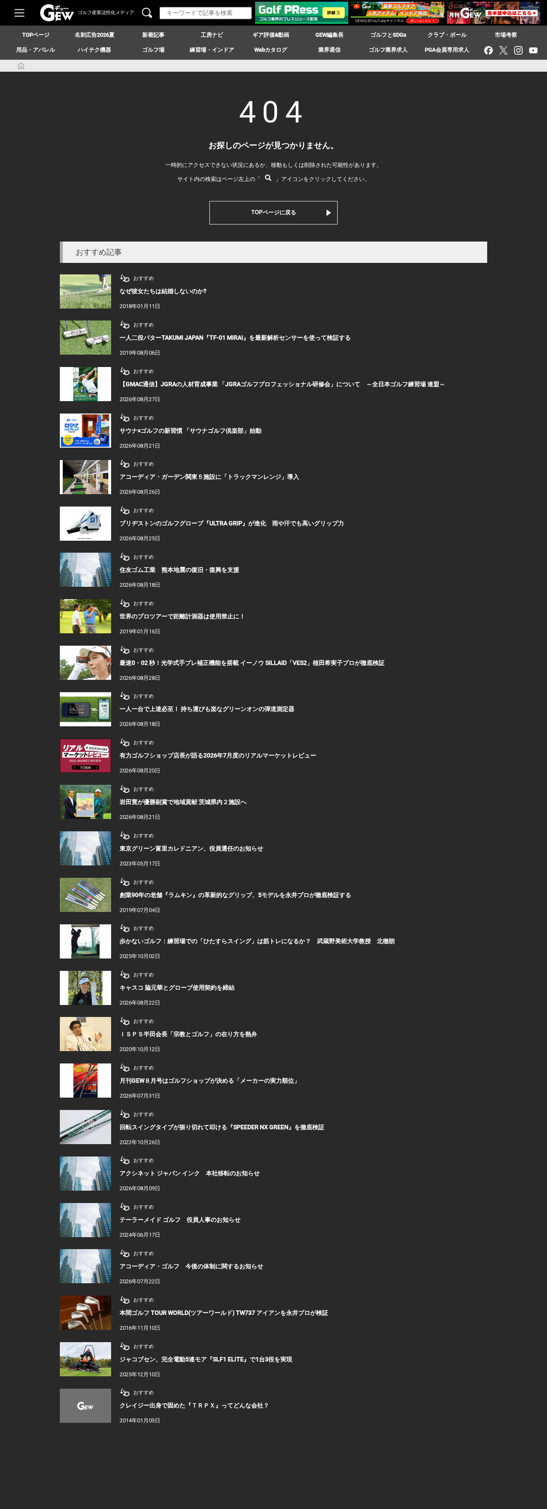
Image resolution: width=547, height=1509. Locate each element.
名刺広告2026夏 (95, 35)
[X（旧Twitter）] (503, 50)
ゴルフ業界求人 (388, 50)
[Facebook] (488, 50)
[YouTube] (533, 50)
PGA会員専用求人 (447, 50)
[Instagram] (518, 50)
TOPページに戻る (273, 212)
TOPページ (36, 35)
